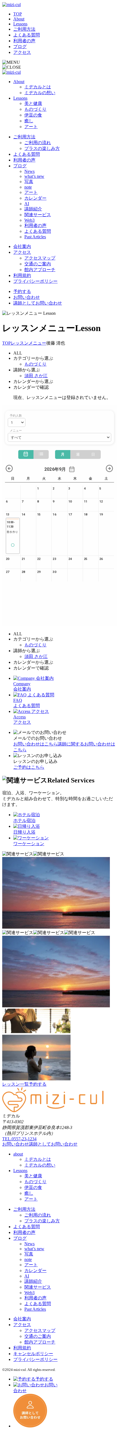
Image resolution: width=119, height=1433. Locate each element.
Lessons (20, 24)
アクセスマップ (39, 258)
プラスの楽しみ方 (42, 148)
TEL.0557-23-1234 (19, 1138)
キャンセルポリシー (33, 1353)
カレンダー (35, 198)
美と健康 (33, 103)
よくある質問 (26, 35)
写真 (28, 181)
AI (26, 203)
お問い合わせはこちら (35, 744)
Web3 (29, 220)
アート (31, 126)
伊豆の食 (33, 115)
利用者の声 (24, 40)
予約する (22, 291)
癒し (28, 120)
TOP (17, 14)
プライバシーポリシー (35, 281)
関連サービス (37, 214)
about (18, 1154)
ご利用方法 (24, 29)
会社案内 (22, 246)
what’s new (34, 176)
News (29, 171)
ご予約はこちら (28, 767)
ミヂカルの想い (39, 92)
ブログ (20, 46)
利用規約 (22, 275)
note (28, 187)
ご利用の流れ (37, 142)
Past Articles (35, 236)
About (18, 19)
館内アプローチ (39, 269)
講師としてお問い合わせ (37, 303)
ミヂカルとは (37, 86)
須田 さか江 (36, 375)
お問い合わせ (26, 297)
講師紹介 (33, 209)
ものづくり (35, 109)
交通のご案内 (37, 263)
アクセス (22, 52)
